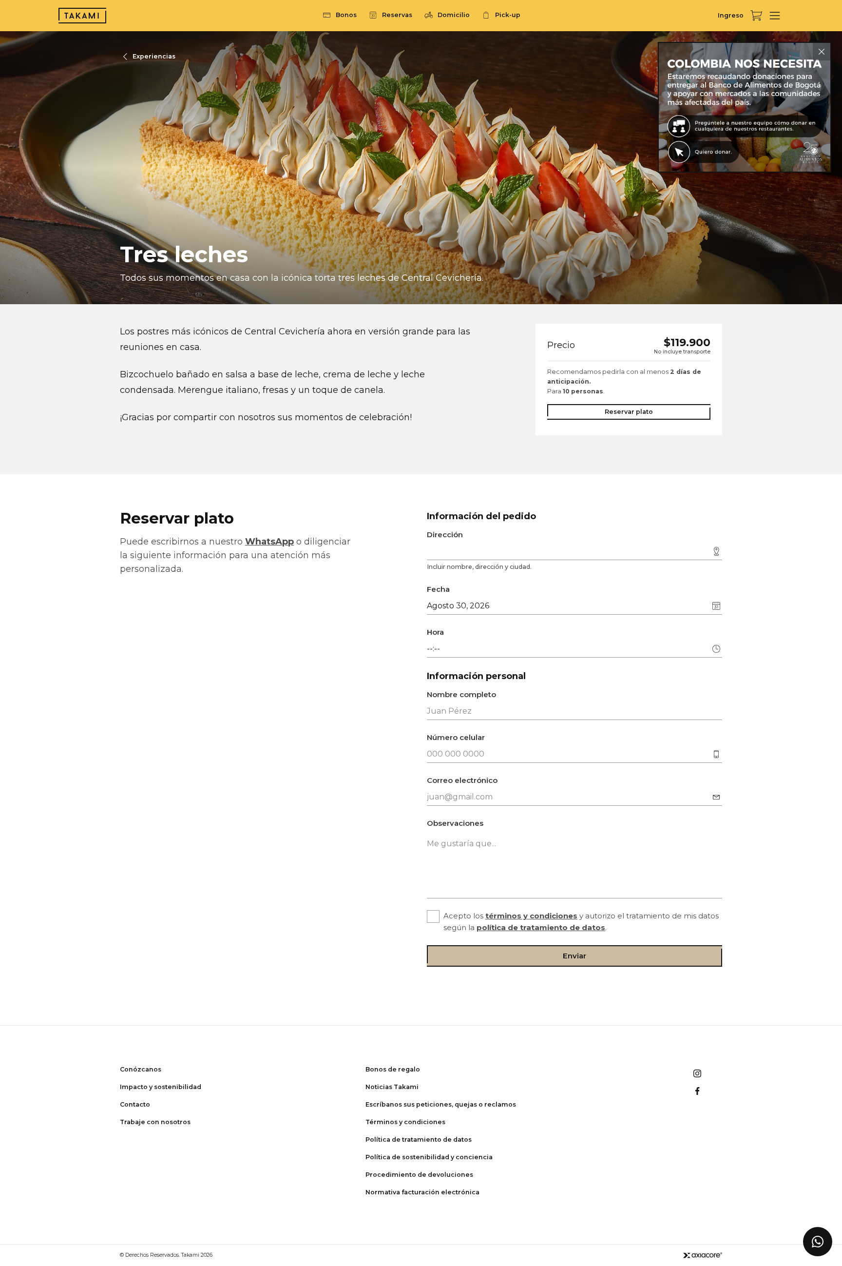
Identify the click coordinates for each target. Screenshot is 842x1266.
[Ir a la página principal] (82, 15)
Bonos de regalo (392, 1069)
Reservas (397, 15)
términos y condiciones (531, 915)
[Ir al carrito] (756, 15)
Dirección (445, 534)
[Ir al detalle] (744, 107)
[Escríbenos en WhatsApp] (817, 1241)
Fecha (438, 589)
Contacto (135, 1104)
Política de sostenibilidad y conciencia (429, 1157)
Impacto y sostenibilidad (160, 1087)
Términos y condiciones (405, 1122)
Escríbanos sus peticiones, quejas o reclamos (440, 1104)
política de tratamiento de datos (541, 927)
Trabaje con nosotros (155, 1122)
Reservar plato (629, 411)
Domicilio (454, 15)
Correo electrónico (462, 780)
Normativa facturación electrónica (422, 1192)
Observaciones (455, 823)
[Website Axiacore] (702, 1255)
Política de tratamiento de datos (418, 1139)
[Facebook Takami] (697, 1091)
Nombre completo (461, 694)
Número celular (456, 737)
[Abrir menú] (775, 15)
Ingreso (731, 15)
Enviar (574, 955)
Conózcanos (140, 1069)
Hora (435, 632)
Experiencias (154, 56)
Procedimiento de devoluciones (419, 1174)
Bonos (346, 15)
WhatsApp (269, 541)
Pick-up (507, 15)
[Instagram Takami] (697, 1073)
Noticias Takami (392, 1087)
